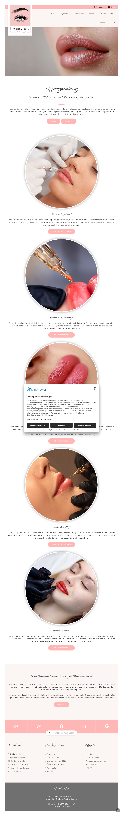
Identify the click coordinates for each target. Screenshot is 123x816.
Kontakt (68, 121)
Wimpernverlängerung (96, 761)
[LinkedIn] (84, 726)
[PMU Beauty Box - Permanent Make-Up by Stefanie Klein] (20, 20)
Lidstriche (90, 754)
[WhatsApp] (16, 726)
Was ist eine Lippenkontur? (62, 214)
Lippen (89, 768)
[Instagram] (39, 726)
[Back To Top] (118, 810)
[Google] (107, 726)
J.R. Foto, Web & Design (66, 799)
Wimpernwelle (92, 757)
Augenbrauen (92, 764)
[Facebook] (61, 726)
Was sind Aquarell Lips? (61, 527)
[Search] (110, 22)
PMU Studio (54, 796)
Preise (53, 121)
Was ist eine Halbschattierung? (61, 318)
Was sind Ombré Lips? (61, 631)
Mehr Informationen (61, 231)
